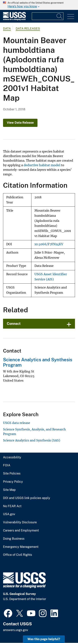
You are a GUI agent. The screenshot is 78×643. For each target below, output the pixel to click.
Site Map (9, 490)
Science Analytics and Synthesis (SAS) (31, 440)
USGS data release (16, 423)
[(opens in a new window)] (8, 612)
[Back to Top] (64, 629)
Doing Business (13, 538)
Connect (14, 324)
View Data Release (20, 122)
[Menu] (70, 17)
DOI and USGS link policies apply (26, 498)
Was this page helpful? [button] (43, 639)
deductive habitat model (42, 165)
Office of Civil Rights (17, 555)
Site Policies (11, 473)
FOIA (6, 465)
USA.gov (9, 514)
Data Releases (28, 28)
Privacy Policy (13, 481)
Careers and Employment (21, 530)
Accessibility (12, 457)
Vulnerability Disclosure (20, 522)
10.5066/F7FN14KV (48, 244)
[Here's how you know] (39, 5)
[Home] (14, 19)
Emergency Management (20, 547)
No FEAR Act (12, 506)
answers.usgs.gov (15, 630)
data (7, 28)
